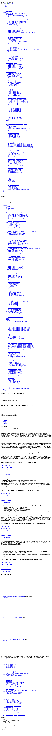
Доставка (5, 420)
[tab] (27, 419)
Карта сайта (3, 661)
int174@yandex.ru (4, 193)
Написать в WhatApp (6, 467)
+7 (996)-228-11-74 (12, 193)
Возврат (5, 422)
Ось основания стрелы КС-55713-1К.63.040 (12, 617)
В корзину (3, 199)
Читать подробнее (4, 658)
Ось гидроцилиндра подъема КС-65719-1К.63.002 (14, 596)
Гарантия (5, 423)
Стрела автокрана (8, 416)
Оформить (7, 199)
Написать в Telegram (6, 472)
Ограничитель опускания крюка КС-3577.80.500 (13, 639)
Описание (5, 418)
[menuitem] (4, 5)
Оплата (4, 421)
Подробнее (5, 597)
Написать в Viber (5, 469)
